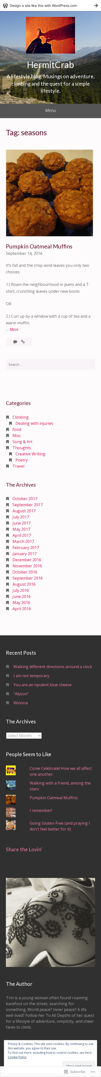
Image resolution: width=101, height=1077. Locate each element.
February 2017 (26, 547)
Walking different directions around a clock (52, 666)
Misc (17, 435)
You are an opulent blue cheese (42, 684)
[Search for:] (50, 364)
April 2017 (22, 535)
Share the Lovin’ (24, 849)
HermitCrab (50, 64)
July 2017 (21, 517)
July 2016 (21, 590)
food (17, 429)
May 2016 (21, 602)
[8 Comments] (16, 341)
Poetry (21, 460)
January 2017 (25, 553)
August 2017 (24, 511)
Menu (50, 110)
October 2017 (25, 498)
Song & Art (22, 441)
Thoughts (22, 447)
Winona (20, 703)
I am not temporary (31, 675)
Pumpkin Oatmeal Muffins (39, 246)
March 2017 (23, 541)
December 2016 (27, 559)
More (14, 329)
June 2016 (22, 596)
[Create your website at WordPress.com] (50, 5)
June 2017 (22, 523)
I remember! (41, 810)
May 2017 (21, 529)
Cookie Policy (17, 1057)
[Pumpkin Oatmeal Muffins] (23, 341)
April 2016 (22, 608)
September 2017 (28, 504)
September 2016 (28, 578)
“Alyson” (21, 693)
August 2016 (24, 584)
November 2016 (27, 566)
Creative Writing (30, 454)
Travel (18, 466)
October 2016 (25, 572)
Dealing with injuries (34, 423)
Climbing (21, 417)
